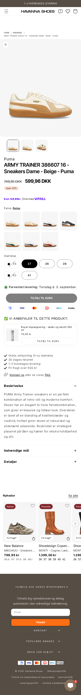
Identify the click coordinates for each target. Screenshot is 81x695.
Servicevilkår (65, 677)
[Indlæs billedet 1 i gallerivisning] (13, 146)
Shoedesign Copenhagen (57, 546)
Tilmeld (40, 622)
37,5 (18, 559)
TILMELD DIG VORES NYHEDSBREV (40, 587)
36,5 (7, 559)
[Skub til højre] (75, 523)
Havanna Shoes (34, 671)
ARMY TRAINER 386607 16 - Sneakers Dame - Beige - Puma (31, 36)
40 (16, 276)
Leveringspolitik (29, 683)
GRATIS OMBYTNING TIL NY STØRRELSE (41, 3)
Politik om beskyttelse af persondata (33, 677)
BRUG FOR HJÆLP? (40, 652)
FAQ (48, 375)
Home (6, 33)
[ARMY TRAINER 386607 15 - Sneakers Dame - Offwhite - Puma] (12, 250)
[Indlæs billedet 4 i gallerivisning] (41, 146)
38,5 (30, 559)
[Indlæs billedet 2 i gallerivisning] (27, 146)
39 (65, 263)
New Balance (13, 546)
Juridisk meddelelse (53, 683)
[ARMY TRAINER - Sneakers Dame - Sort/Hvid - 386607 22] (68, 229)
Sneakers (17, 33)
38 (47, 263)
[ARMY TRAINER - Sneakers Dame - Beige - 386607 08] (31, 229)
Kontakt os (17, 375)
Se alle (73, 496)
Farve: (12, 208)
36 (16, 265)
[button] (6, 11)
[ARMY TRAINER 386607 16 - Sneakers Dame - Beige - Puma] (12, 229)
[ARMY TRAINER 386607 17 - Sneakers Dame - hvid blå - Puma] (31, 250)
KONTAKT (40, 630)
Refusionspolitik (56, 671)
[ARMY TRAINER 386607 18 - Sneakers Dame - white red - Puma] (49, 250)
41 (29, 275)
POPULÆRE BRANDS (40, 641)
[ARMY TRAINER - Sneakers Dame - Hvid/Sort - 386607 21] (49, 229)
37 (29, 263)
